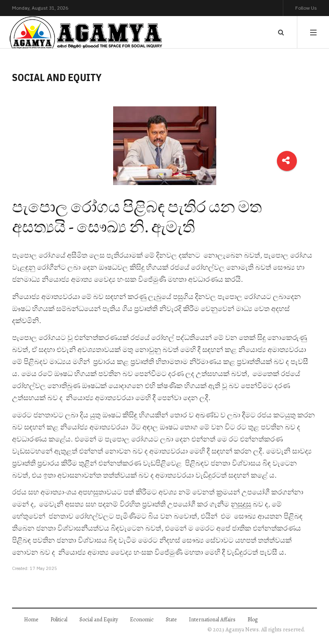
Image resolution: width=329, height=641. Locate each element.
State (171, 619)
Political (59, 619)
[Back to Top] (309, 607)
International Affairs (212, 619)
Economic (142, 619)
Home (31, 619)
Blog (253, 619)
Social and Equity (98, 619)
